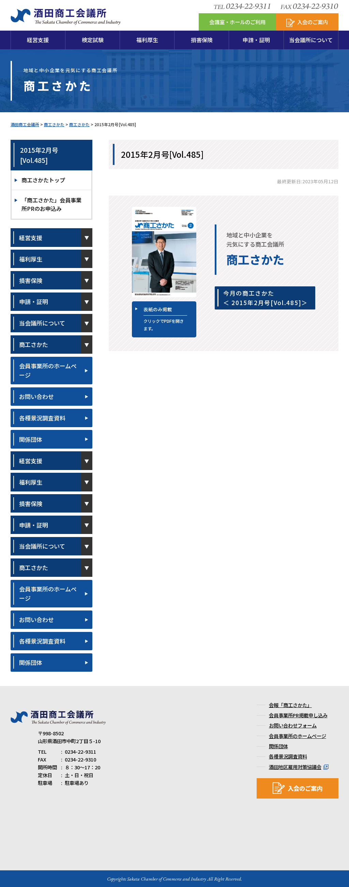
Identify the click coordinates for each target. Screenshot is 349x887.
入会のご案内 (305, 788)
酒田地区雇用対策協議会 (295, 766)
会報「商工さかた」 (290, 704)
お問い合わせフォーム (293, 725)
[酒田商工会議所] (66, 21)
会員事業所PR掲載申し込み (298, 715)
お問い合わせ (36, 396)
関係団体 (30, 439)
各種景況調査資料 (42, 418)
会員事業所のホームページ (48, 370)
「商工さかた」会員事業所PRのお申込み (51, 204)
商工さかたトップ (43, 180)
